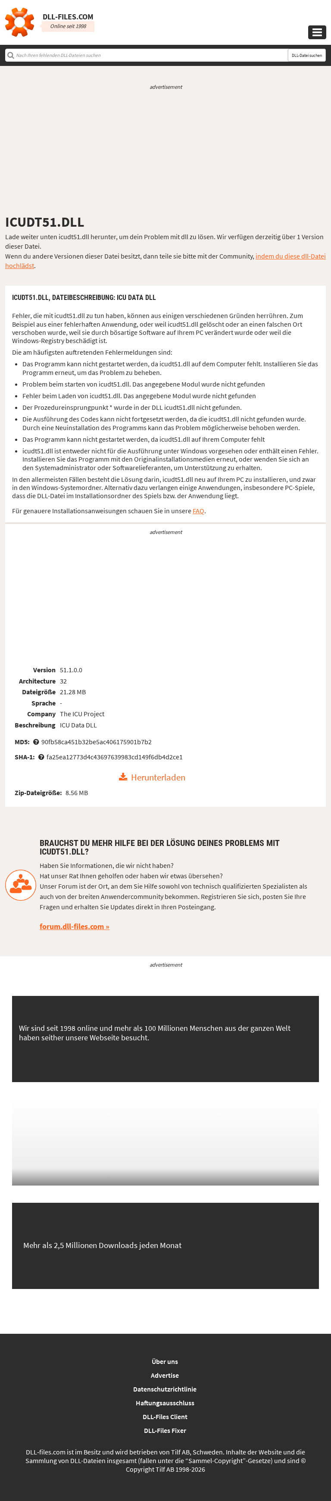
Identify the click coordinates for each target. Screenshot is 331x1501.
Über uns (165, 1361)
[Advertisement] (165, 152)
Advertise (165, 1375)
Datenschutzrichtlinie (165, 1389)
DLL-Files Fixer (165, 1430)
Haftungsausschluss (165, 1402)
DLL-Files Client (165, 1416)
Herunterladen (158, 777)
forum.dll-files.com (72, 926)
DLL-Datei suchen (307, 55)
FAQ (198, 510)
